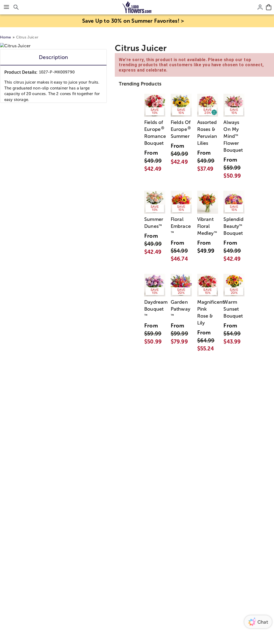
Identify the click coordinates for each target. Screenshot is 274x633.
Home (5, 37)
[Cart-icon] (268, 7)
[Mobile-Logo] (137, 7)
